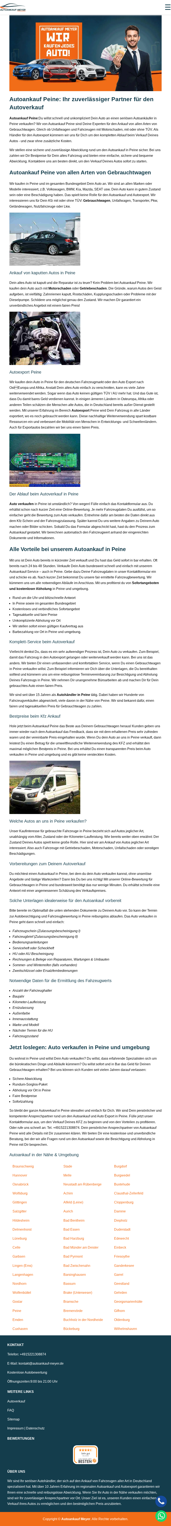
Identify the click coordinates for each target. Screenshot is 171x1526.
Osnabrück (21, 1184)
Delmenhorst (22, 1229)
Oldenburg (122, 1320)
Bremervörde (73, 1311)
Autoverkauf (16, 1401)
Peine (17, 1311)
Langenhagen (23, 1274)
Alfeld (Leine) (73, 1202)
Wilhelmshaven (125, 1329)
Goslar (17, 1301)
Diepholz (120, 1220)
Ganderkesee (124, 1265)
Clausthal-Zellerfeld (128, 1193)
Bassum (69, 1283)
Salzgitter (19, 1211)
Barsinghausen (74, 1274)
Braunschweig (23, 1166)
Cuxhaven (20, 1329)
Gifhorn (119, 1311)
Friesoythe (122, 1256)
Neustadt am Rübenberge (82, 1184)
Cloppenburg (123, 1202)
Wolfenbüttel (22, 1292)
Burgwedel (122, 1175)
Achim (68, 1193)
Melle (67, 1175)
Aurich (68, 1211)
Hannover (20, 1175)
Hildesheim (21, 1220)
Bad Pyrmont (73, 1256)
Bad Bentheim (73, 1220)
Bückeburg (71, 1329)
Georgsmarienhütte (128, 1301)
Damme (120, 1211)
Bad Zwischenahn (76, 1265)
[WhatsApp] (161, 1516)
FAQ (10, 1410)
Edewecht (121, 1238)
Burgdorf (120, 1166)
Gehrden (120, 1292)
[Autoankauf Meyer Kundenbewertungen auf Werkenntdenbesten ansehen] (85, 1454)
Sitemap (13, 1419)
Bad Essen (71, 1229)
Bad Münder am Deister (80, 1247)
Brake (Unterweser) (77, 1292)
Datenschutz (35, 1428)
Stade (67, 1166)
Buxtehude (122, 1184)
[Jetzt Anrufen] (161, 1501)
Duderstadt (122, 1229)
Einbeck (120, 1247)
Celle (16, 1247)
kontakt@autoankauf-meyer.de (41, 1363)
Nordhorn (19, 1283)
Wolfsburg (20, 1193)
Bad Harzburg (73, 1238)
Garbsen (19, 1256)
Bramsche (70, 1301)
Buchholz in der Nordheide (83, 1320)
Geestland (121, 1283)
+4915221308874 (33, 1354)
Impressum (15, 1428)
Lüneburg (20, 1238)
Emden (18, 1320)
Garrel (118, 1274)
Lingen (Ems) (22, 1265)
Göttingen (20, 1202)
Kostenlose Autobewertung (27, 1372)
